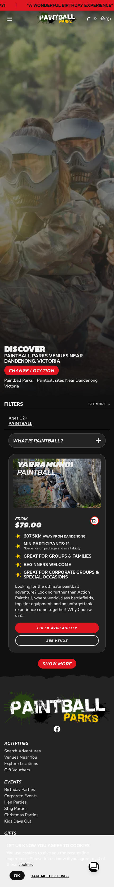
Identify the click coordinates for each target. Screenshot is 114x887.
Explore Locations (21, 764)
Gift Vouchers (17, 770)
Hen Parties (15, 802)
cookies (26, 864)
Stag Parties (16, 808)
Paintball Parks (18, 380)
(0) (108, 19)
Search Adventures (22, 751)
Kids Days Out (17, 821)
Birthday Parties (19, 789)
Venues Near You (20, 757)
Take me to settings (50, 876)
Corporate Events (20, 796)
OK (17, 875)
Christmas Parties (21, 815)
